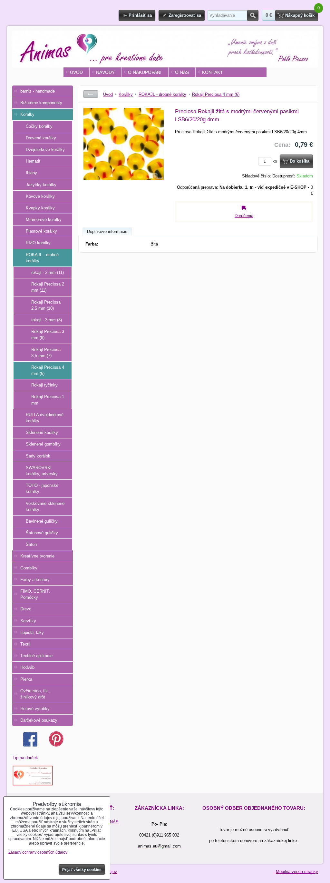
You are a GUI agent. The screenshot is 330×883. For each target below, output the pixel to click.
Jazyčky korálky (41, 184)
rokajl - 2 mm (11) (47, 272)
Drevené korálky (41, 137)
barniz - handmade (37, 91)
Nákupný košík (300, 15)
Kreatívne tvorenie (37, 556)
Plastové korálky (41, 231)
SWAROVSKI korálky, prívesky (42, 470)
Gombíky (28, 568)
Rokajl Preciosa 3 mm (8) (47, 334)
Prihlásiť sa (140, 15)
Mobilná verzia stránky (297, 871)
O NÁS (182, 72)
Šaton (31, 544)
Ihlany (31, 172)
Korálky (27, 114)
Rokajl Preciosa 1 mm (47, 399)
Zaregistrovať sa (185, 15)
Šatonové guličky (42, 532)
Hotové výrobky (35, 708)
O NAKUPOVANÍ (144, 72)
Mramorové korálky (44, 219)
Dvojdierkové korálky (45, 149)
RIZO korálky (38, 242)
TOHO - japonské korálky (42, 488)
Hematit (33, 161)
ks (275, 161)
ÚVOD (76, 72)
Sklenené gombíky (43, 444)
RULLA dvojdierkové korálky (44, 417)
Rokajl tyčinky (44, 385)
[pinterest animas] (56, 745)
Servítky (28, 620)
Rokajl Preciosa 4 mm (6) (47, 370)
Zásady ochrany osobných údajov (37, 852)
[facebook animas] (30, 745)
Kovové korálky (40, 196)
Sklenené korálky (42, 432)
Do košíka (299, 161)
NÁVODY (105, 72)
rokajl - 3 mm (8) (46, 319)
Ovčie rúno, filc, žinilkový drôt (35, 693)
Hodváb (27, 667)
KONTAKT (212, 72)
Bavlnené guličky (42, 521)
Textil (25, 644)
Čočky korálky (39, 126)
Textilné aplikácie (36, 655)
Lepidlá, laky (32, 632)
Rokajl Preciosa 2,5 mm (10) (46, 305)
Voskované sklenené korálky (45, 506)
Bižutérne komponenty (41, 102)
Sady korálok (38, 456)
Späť (90, 94)
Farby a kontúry (35, 579)
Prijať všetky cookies (82, 870)
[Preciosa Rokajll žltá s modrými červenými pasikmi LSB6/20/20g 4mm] (123, 156)
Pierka (26, 679)
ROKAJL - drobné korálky (42, 257)
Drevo (25, 609)
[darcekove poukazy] (33, 784)
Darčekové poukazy (38, 720)
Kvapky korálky (40, 208)
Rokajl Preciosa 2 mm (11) (47, 287)
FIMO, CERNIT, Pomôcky (35, 594)
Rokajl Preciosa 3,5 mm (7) (46, 352)
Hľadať (252, 15)
